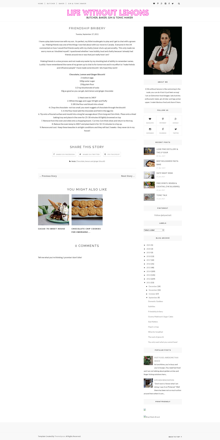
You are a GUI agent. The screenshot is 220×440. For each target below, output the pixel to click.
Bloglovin (150, 123)
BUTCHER (51, 3)
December (153, 286)
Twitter (175, 133)
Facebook (162, 133)
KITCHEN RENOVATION (164, 380)
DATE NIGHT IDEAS (164, 173)
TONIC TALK (161, 195)
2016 (149, 264)
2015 (149, 267)
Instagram (150, 133)
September (153, 297)
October (152, 294)
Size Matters (153, 322)
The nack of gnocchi (156, 337)
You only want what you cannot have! (163, 342)
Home (40, 3)
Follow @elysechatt (162, 215)
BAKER (61, 3)
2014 (149, 271)
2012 (149, 279)
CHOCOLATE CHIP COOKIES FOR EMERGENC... (86, 230)
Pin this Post (114, 154)
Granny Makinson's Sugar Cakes (160, 317)
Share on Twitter (91, 154)
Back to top (174, 437)
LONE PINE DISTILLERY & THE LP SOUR (167, 151)
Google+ (176, 123)
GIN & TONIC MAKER (77, 3)
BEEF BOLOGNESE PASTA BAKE (167, 163)
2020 (149, 249)
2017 (149, 260)
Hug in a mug (153, 327)
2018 (149, 256)
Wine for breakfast (155, 332)
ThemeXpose (60, 436)
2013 (149, 275)
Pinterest (163, 123)
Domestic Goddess (155, 301)
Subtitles (151, 306)
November (153, 290)
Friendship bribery (155, 311)
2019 (149, 252)
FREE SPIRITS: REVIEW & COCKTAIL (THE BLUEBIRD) (168, 185)
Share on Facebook (65, 154)
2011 (149, 282)
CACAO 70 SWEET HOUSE (51, 229)
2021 (149, 245)
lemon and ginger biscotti (95, 161)
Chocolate (80, 161)
